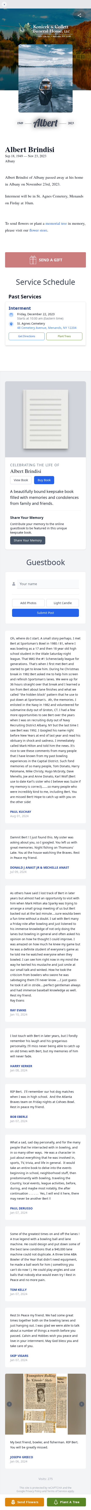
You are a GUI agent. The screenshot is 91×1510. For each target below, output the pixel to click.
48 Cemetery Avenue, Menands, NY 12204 (46, 328)
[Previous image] (9, 1404)
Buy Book (44, 480)
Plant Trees (64, 336)
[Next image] (81, 1404)
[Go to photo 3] (48, 1432)
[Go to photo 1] (43, 1432)
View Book (21, 480)
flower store (38, 230)
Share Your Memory (28, 540)
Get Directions (26, 336)
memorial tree (56, 223)
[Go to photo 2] (45, 1432)
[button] (45, 1404)
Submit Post (45, 613)
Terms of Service (57, 1491)
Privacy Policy (33, 1491)
